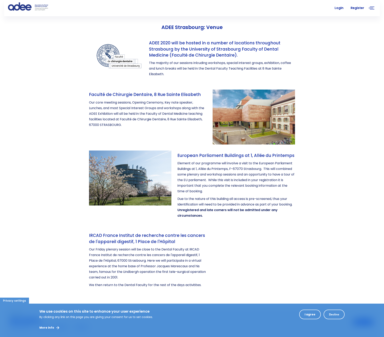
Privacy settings (14, 301)
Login (339, 8)
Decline (334, 314)
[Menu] (371, 8)
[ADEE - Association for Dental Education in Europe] (38, 7)
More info (46, 328)
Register (357, 8)
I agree (310, 314)
